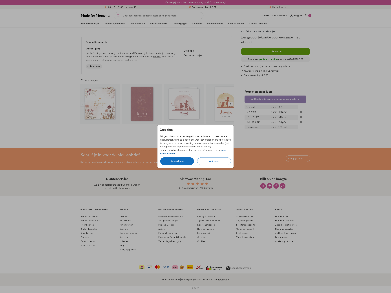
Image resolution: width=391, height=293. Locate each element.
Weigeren (214, 161)
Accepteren (177, 161)
